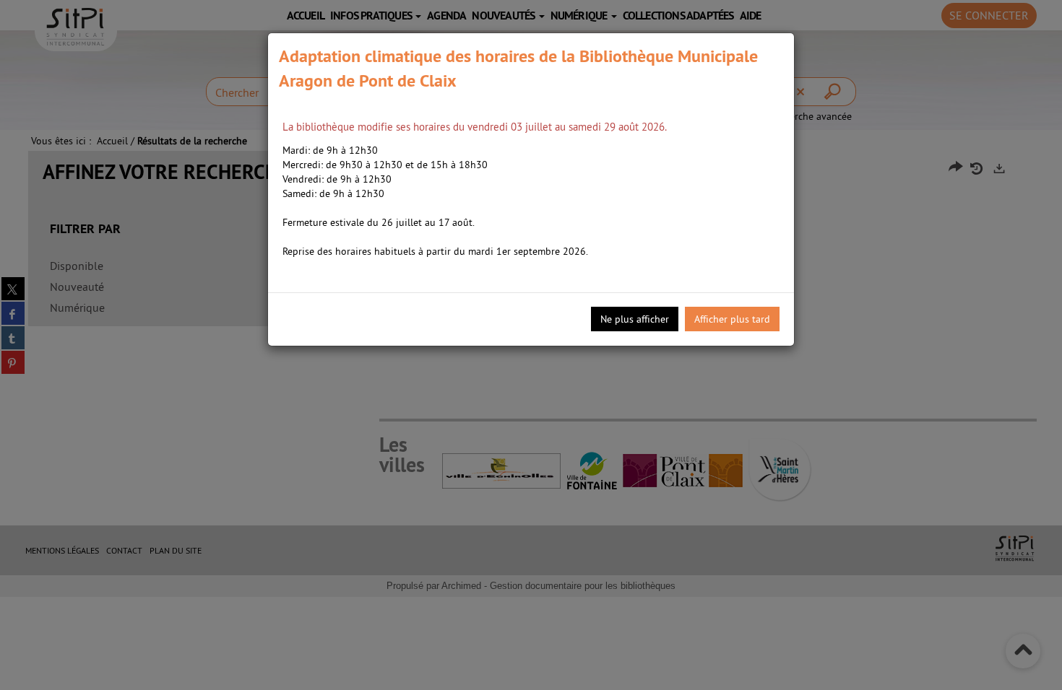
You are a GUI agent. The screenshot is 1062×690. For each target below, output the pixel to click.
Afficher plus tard (732, 319)
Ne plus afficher (634, 319)
